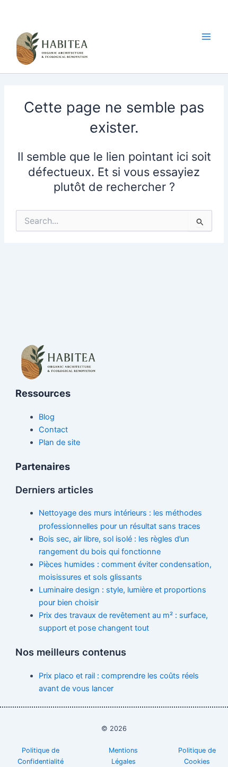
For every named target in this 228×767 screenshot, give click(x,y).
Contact (53, 429)
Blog (47, 417)
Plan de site (59, 442)
